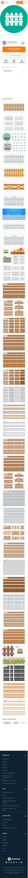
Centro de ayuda (6, 869)
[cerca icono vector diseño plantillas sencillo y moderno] (7, 286)
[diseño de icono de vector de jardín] (6, 136)
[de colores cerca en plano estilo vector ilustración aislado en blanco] (13, 738)
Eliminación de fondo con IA (9, 828)
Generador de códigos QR (9, 831)
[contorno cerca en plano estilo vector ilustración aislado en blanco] (8, 296)
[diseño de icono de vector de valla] (8, 687)
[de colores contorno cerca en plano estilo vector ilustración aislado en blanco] (13, 327)
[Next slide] (21, 770)
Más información (8, 69)
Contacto (4, 871)
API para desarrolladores (8, 820)
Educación (5, 818)
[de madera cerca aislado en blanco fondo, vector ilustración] (13, 106)
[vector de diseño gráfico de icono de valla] (7, 698)
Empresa (4, 815)
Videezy (4, 812)
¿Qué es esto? (14, 67)
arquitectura (7, 770)
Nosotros (4, 874)
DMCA (4, 843)
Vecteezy (4, 809)
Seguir (22, 43)
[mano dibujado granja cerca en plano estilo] (10, 277)
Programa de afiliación (8, 845)
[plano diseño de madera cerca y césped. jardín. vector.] (5, 269)
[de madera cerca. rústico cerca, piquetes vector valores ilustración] (13, 122)
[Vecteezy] (2, 2)
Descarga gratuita (14, 49)
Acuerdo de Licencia (7, 840)
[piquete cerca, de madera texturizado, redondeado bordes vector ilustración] (13, 177)
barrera (16, 770)
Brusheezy (5, 806)
